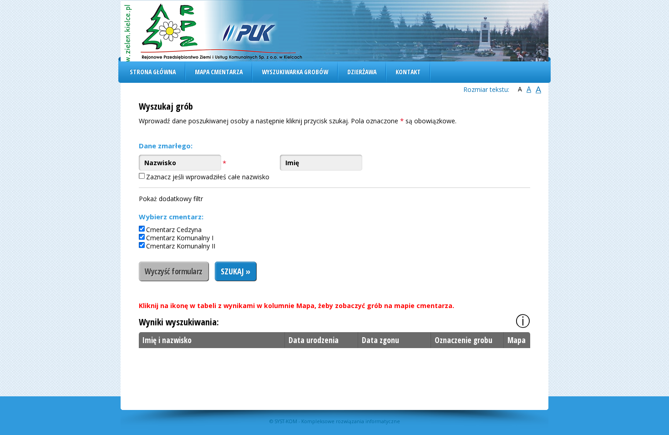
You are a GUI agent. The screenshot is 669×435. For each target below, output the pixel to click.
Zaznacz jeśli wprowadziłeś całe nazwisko (207, 176)
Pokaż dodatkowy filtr (171, 198)
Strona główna (153, 71)
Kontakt (408, 71)
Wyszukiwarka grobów (295, 71)
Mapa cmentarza (219, 71)
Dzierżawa (361, 71)
